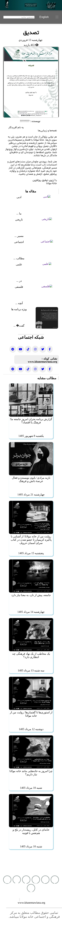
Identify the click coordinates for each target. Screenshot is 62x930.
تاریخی (19, 219)
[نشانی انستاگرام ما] (35, 349)
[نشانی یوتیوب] (20, 349)
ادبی (19, 197)
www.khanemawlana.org (42, 361)
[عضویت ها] (17, 879)
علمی (19, 264)
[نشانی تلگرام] (12, 349)
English (44, 17)
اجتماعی (19, 241)
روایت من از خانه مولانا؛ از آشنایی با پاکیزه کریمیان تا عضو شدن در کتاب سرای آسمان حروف (31, 539)
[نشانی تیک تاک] (28, 349)
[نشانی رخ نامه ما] (50, 349)
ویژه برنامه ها (19, 309)
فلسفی (19, 286)
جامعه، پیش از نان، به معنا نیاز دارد (31, 595)
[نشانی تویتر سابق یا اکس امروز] (42, 349)
